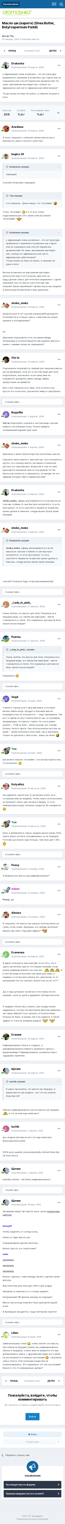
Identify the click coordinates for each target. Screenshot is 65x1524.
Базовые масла (30, 39)
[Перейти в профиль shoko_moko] (6, 305)
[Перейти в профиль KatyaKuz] (6, 786)
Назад (12, 50)
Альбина (17, 126)
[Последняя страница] (60, 50)
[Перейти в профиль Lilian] (6, 1335)
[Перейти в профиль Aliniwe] (6, 915)
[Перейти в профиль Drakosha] (6, 65)
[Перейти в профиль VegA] (6, 699)
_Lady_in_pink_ (21, 602)
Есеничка (17, 952)
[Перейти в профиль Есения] (6, 1036)
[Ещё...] (59, 65)
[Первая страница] (4, 50)
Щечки (15, 1069)
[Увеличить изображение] (56, 203)
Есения (16, 1034)
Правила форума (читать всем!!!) (25, 1493)
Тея (11, 36)
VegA (14, 697)
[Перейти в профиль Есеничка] (6, 954)
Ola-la (15, 357)
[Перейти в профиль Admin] (6, 891)
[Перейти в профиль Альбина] (6, 128)
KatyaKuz (17, 784)
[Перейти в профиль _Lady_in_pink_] (6, 604)
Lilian (14, 1332)
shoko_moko (19, 303)
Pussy (15, 865)
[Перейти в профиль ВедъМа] (6, 414)
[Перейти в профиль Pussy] (6, 867)
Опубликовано (27, 67)
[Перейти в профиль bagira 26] (6, 156)
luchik (15, 1126)
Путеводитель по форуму (20, 1484)
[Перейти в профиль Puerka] (6, 639)
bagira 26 (17, 154)
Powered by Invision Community (32, 1519)
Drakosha (17, 63)
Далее (53, 50)
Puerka (16, 637)
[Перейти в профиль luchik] (6, 1128)
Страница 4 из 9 (32, 50)
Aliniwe (16, 912)
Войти (32, 1416)
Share (33, 1434)
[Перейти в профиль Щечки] (6, 1071)
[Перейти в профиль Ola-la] (6, 359)
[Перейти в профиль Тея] (6, 751)
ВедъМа (17, 412)
